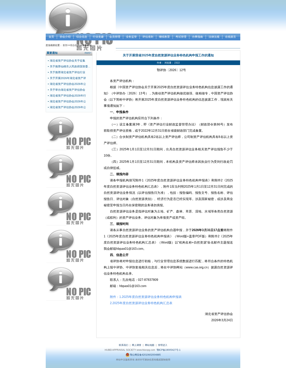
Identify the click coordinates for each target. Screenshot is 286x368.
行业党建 (98, 36)
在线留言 (230, 36)
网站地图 (149, 345)
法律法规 (214, 36)
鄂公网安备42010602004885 (145, 354)
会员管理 (114, 36)
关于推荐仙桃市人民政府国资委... (70, 66)
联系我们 (123, 345)
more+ (88, 52)
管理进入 (162, 345)
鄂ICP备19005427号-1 (169, 350)
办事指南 (197, 36)
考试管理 (180, 36)
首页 (51, 36)
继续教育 (164, 36)
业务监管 (131, 36)
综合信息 (81, 36)
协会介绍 (65, 36)
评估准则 (147, 36)
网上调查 (136, 345)
